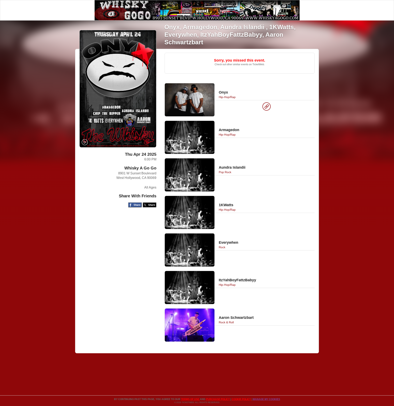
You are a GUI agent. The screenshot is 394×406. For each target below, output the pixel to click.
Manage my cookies (266, 399)
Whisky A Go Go (140, 168)
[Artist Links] (266, 107)
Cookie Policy (242, 399)
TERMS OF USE (190, 399)
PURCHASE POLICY (218, 399)
